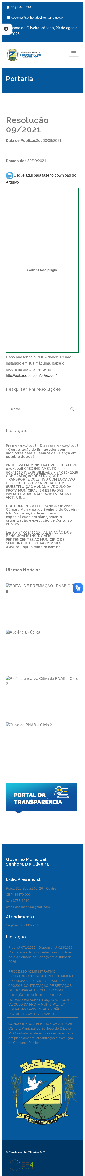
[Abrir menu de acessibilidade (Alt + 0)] (6, 29)
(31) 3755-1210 (21, 7)
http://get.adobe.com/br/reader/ (31, 375)
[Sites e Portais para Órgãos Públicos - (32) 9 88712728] (19, 1165)
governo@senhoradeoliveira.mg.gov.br (37, 17)
